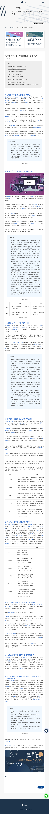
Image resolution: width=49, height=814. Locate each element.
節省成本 (13, 342)
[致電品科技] (24, 761)
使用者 (40, 637)
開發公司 (20, 342)
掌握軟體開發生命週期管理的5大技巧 (17, 74)
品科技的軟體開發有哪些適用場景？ (17, 77)
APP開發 (27, 526)
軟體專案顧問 (21, 423)
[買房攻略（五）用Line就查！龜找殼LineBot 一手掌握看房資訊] (14, 34)
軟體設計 (15, 329)
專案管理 (14, 102)
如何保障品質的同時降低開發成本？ (17, 69)
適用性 (30, 524)
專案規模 (24, 327)
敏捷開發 (9, 657)
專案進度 (32, 438)
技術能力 (13, 125)
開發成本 (25, 100)
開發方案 (40, 696)
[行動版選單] (43, 2)
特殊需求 (18, 543)
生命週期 (11, 421)
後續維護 (7, 116)
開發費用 (40, 325)
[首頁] (24, 2)
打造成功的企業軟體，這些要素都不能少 (18, 79)
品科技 (6, 97)
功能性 (33, 604)
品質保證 (8, 633)
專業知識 (16, 223)
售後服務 (13, 633)
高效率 (27, 102)
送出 (41, 787)
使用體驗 (33, 135)
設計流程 (8, 624)
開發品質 (36, 344)
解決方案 (22, 110)
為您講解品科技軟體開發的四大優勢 (17, 66)
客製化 (37, 530)
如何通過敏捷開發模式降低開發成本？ (17, 82)
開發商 (7, 616)
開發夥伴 (19, 221)
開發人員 (15, 327)
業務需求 (29, 430)
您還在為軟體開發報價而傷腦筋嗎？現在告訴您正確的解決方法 (23, 84)
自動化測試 (39, 206)
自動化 (39, 99)
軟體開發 (26, 97)
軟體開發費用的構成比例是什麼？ (16, 71)
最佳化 (8, 453)
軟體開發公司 (18, 97)
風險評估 (34, 215)
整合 (34, 206)
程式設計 (9, 122)
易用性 (38, 604)
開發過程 (13, 213)
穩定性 (8, 606)
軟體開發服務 (16, 135)
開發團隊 (23, 208)
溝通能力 (28, 620)
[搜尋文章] (42, 23)
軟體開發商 (11, 612)
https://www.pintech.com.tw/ (13, 749)
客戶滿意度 (19, 535)
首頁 (6, 27)
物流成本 (31, 539)
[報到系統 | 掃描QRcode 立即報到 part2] (34, 34)
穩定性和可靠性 (37, 127)
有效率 (27, 608)
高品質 (6, 135)
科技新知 (12, 27)
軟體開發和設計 (33, 223)
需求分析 (36, 120)
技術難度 (9, 327)
